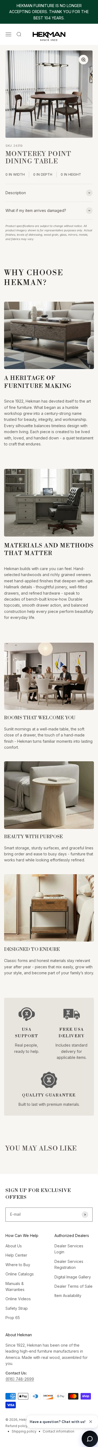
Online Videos (18, 1298)
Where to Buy (17, 1264)
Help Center (16, 1255)
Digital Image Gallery (72, 1277)
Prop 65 (12, 1317)
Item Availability (67, 1295)
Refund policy (16, 1426)
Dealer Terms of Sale (73, 1286)
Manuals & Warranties (14, 1286)
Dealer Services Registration (68, 1264)
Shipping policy (24, 1431)
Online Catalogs (19, 1274)
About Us (13, 1246)
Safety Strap (16, 1308)
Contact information (58, 1431)
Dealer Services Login (68, 1249)
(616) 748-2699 (19, 1379)
